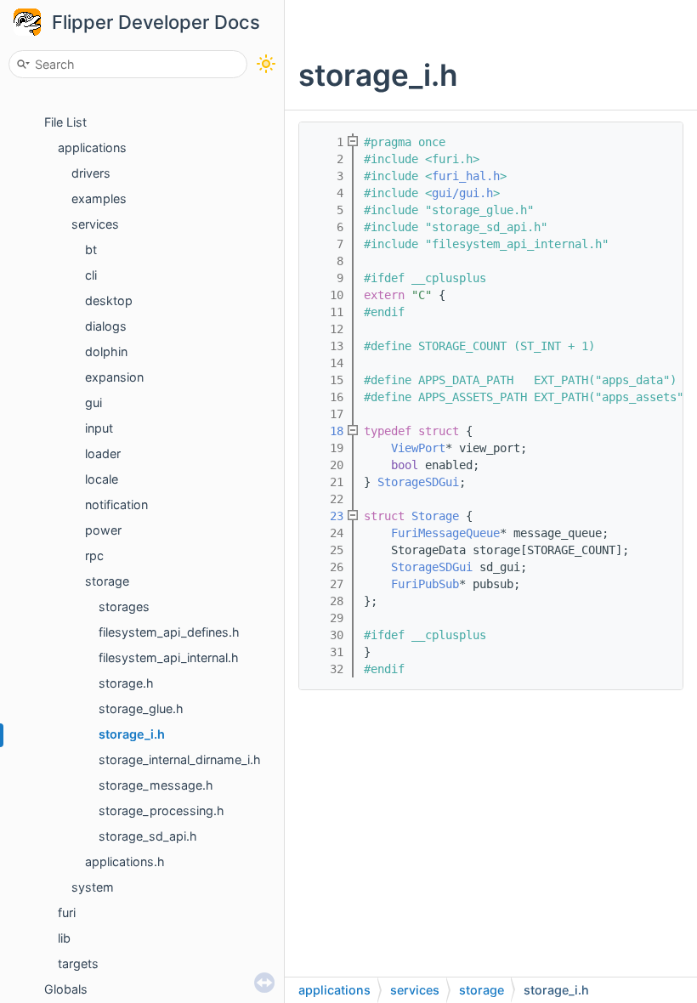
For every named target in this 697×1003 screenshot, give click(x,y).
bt (91, 249)
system (92, 887)
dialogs (106, 326)
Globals (66, 989)
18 (326, 431)
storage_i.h (132, 734)
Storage (435, 516)
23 (326, 516)
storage (107, 581)
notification (116, 504)
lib (64, 938)
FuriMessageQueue (445, 533)
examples (99, 198)
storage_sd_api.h (148, 836)
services (95, 224)
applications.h (125, 861)
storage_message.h (156, 785)
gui (93, 402)
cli (91, 275)
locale (101, 479)
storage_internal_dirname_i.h (180, 759)
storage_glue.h (141, 708)
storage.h (126, 683)
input (99, 428)
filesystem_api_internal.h (169, 657)
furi (67, 912)
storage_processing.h (161, 810)
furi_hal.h (466, 176)
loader (103, 453)
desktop (109, 300)
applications (92, 147)
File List (65, 122)
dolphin (106, 351)
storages (124, 606)
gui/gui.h (462, 193)
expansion (114, 377)
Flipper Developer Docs (156, 22)
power (103, 530)
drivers (90, 173)
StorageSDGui (418, 482)
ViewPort (418, 448)
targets (78, 963)
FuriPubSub (425, 584)
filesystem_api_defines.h (169, 632)
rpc (94, 555)
